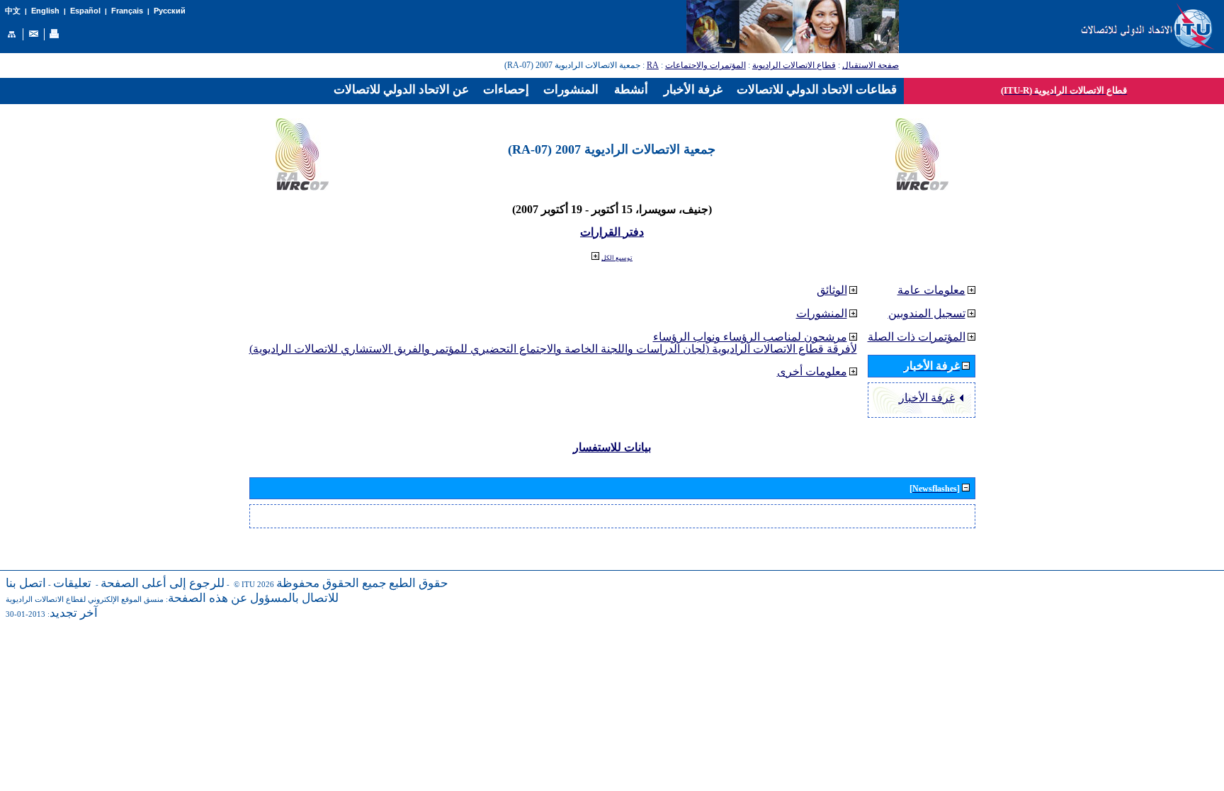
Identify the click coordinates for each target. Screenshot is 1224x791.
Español (85, 10)
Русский (170, 10)
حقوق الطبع (418, 583)
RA (653, 65)
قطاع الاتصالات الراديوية (794, 65)
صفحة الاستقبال (870, 65)
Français (127, 10)
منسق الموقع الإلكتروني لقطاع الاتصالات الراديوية (85, 599)
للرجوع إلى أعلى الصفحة (163, 583)
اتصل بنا (26, 583)
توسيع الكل (617, 257)
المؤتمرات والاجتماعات (705, 65)
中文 (13, 11)
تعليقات (72, 583)
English (45, 10)
